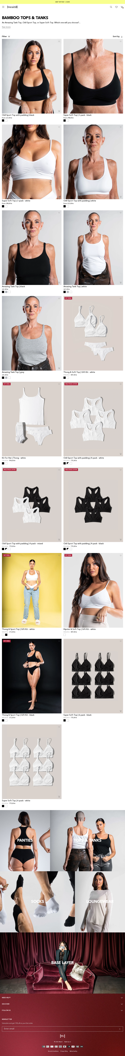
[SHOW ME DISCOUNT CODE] (120, 1029)
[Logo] (12, 7)
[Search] (111, 7)
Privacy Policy (64, 1051)
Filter (4, 37)
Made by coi (67, 1041)
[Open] (3, 7)
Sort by (116, 37)
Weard (60, 1041)
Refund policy (73, 1051)
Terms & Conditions (53, 1051)
